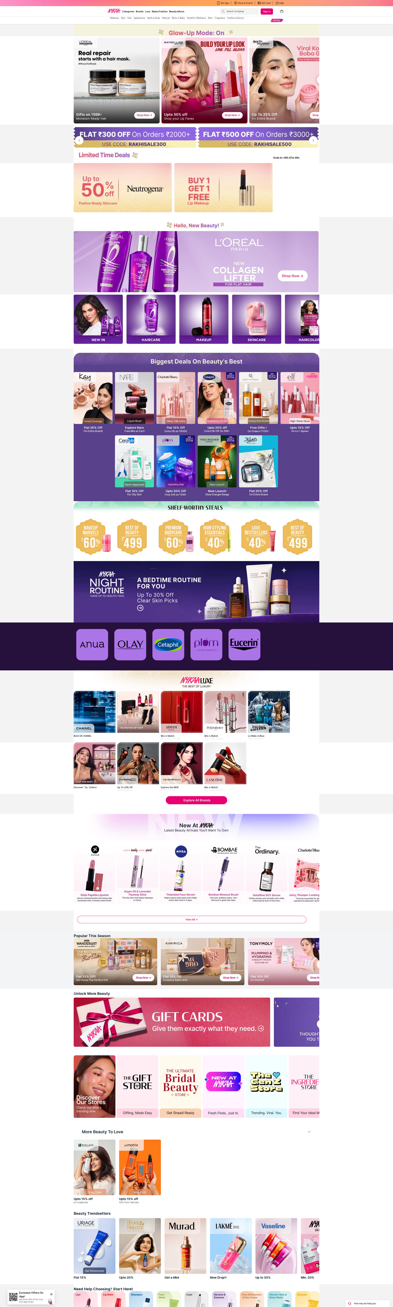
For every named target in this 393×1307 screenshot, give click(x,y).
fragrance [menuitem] (220, 18)
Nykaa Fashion (160, 11)
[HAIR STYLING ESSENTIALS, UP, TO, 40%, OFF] (217, 536)
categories (128, 11)
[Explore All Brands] (196, 804)
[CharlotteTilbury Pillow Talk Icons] (175, 398)
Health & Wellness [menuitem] (196, 18)
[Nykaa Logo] (114, 10)
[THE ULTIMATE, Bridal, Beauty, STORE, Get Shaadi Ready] (180, 1086)
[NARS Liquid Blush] (134, 398)
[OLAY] (130, 644)
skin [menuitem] (123, 18)
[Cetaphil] (168, 644)
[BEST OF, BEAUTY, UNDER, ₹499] (299, 536)
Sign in (266, 11)
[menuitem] (276, 20)
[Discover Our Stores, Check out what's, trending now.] (94, 1086)
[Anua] (92, 644)
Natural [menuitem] (166, 18)
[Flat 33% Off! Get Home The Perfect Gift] (115, 961)
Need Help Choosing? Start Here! (103, 1289)
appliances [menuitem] (139, 18)
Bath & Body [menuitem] (153, 18)
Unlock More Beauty (92, 993)
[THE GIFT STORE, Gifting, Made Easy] (137, 1086)
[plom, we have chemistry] (206, 644)
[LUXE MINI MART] (94, 763)
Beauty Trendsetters (92, 1213)
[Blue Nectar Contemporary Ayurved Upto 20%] (140, 1246)
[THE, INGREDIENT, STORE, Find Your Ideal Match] (309, 1086)
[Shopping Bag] (282, 11)
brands (140, 11)
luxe (147, 11)
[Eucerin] (244, 644)
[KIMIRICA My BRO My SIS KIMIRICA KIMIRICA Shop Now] (202, 961)
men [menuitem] (210, 18)
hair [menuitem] (129, 18)
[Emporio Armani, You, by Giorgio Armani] (182, 763)
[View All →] (196, 921)
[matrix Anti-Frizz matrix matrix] (140, 1167)
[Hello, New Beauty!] (196, 223)
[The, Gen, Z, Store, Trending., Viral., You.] (266, 1086)
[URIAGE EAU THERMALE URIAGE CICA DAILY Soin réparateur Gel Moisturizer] (94, 1246)
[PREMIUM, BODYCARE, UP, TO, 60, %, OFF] (175, 536)
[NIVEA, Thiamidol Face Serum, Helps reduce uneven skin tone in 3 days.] (180, 873)
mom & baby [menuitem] (178, 18)
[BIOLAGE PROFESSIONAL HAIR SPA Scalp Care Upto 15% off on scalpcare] (94, 1167)
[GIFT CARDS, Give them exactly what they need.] (172, 1022)
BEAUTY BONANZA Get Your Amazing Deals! (135, 3)
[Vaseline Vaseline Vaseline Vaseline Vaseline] (276, 1246)
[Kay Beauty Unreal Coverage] (93, 398)
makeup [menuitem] (114, 18)
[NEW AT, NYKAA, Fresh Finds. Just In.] (223, 1086)
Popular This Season (92, 936)
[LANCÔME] (225, 763)
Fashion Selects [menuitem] (235, 18)
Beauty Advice (176, 11)
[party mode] (196, 30)
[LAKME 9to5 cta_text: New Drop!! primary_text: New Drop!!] (231, 1246)
